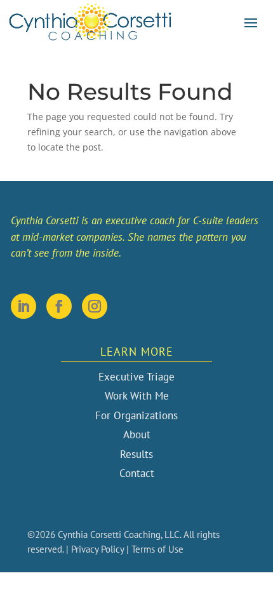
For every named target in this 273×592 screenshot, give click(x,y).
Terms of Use (157, 549)
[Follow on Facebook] (59, 306)
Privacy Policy (97, 549)
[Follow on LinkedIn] (23, 306)
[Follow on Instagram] (94, 306)
